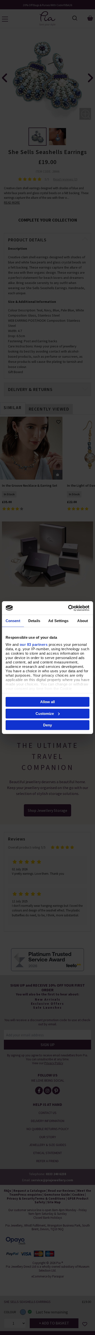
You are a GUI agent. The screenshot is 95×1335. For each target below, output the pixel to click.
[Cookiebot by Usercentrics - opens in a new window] (68, 608)
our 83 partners (34, 644)
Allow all (47, 702)
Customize (45, 713)
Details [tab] (34, 621)
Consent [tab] (13, 621)
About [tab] (82, 621)
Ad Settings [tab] (58, 621)
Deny (47, 725)
